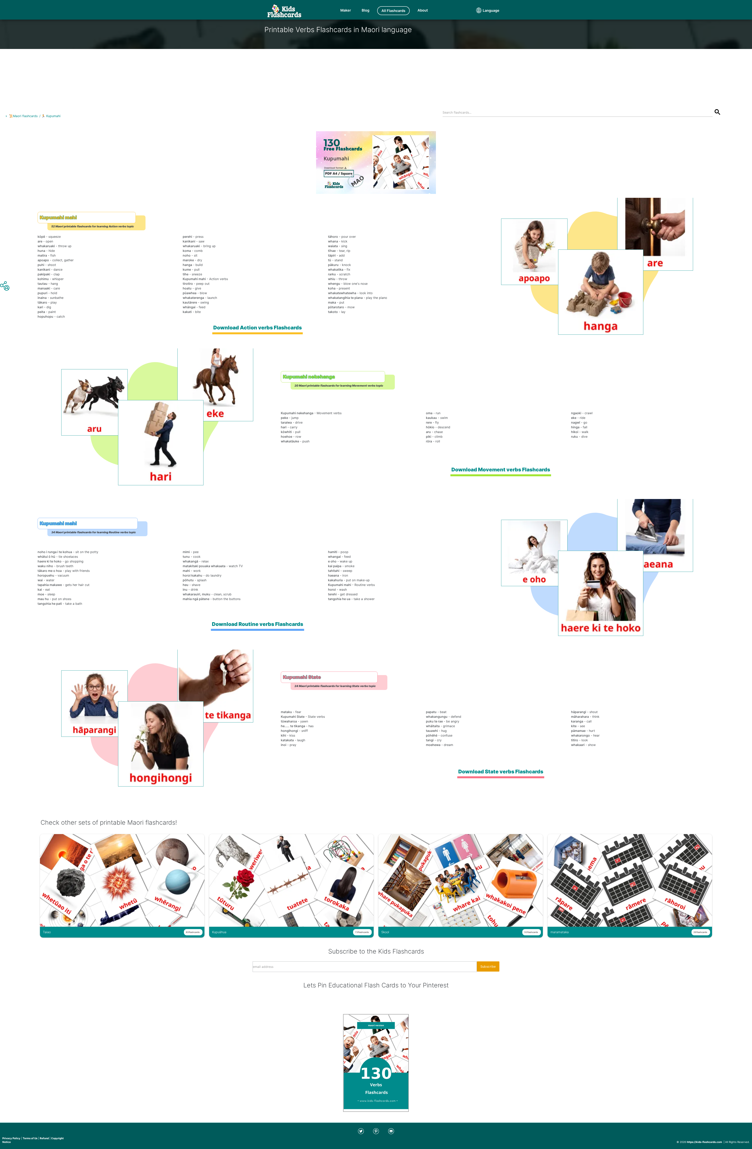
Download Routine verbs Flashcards (257, 624)
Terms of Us (30, 1138)
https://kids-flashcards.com (704, 1142)
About (423, 10)
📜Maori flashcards (23, 116)
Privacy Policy (11, 1138)
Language (484, 10)
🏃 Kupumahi (51, 116)
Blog (365, 10)
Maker (345, 10)
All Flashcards (393, 11)
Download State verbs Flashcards (500, 771)
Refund (44, 1138)
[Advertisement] (376, 76)
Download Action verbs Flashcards (257, 328)
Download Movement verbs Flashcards (500, 469)
